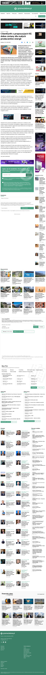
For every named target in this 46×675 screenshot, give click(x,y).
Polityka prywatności (4, 661)
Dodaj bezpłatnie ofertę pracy (29, 421)
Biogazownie (4, 369)
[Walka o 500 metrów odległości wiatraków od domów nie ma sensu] (37, 257)
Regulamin (15, 202)
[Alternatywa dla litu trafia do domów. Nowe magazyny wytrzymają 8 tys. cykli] (37, 191)
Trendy (7, 31)
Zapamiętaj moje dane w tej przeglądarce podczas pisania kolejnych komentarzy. (16, 210)
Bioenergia (25, 654)
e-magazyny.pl (10, 594)
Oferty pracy (14, 13)
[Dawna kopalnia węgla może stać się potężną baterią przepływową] (37, 210)
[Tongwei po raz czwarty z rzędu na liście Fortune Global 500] (40, 79)
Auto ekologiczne (26, 651)
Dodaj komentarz (25, 208)
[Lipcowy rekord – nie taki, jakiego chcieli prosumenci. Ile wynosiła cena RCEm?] (17, 289)
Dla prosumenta (27, 13)
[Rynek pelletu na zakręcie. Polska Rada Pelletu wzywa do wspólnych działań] (37, 201)
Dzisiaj (18, 331)
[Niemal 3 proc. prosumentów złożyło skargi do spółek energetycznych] (6, 289)
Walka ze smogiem (27, 656)
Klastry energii (13, 371)
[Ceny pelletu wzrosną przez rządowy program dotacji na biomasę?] (37, 248)
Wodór (25, 657)
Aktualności (3, 31)
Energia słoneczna (27, 649)
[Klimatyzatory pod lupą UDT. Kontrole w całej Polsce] (37, 265)
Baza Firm (8, 13)
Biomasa (12, 369)
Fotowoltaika (4, 371)
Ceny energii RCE (35, 13)
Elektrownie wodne (31, 369)
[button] (36, 16)
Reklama (2, 666)
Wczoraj (7, 331)
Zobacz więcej (40, 387)
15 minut (36, 326)
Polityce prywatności (17, 189)
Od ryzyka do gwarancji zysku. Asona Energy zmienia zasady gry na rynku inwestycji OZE (16, 19)
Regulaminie (10, 189)
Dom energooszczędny (27, 652)
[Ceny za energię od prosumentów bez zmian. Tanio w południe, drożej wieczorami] (17, 305)
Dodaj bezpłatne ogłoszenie (5, 421)
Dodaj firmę (34, 387)
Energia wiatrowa (39, 369)
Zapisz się (29, 175)
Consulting (21, 369)
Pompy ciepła (30, 371)
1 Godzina (41, 326)
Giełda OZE (20, 13)
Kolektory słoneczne (23, 371)
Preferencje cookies (4, 668)
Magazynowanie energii (27, 655)
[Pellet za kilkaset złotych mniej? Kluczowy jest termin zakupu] (37, 227)
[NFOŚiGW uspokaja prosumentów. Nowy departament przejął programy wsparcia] (6, 305)
